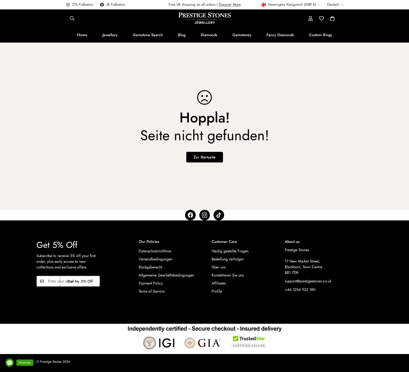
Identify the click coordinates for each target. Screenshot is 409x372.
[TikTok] (218, 215)
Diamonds (209, 35)
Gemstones (241, 35)
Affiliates (219, 283)
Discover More (230, 4)
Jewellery (110, 35)
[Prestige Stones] (204, 18)
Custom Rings (320, 35)
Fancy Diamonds (280, 35)
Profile (217, 291)
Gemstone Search (148, 35)
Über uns (219, 267)
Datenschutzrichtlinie (155, 251)
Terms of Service (151, 291)
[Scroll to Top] (399, 346)
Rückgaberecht (150, 267)
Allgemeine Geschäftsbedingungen (166, 275)
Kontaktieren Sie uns (228, 275)
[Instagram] (204, 215)
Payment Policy (151, 283)
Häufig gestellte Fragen (230, 251)
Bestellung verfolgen (228, 259)
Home (82, 35)
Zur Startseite (205, 157)
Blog (182, 35)
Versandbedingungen (155, 259)
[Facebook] (190, 215)
